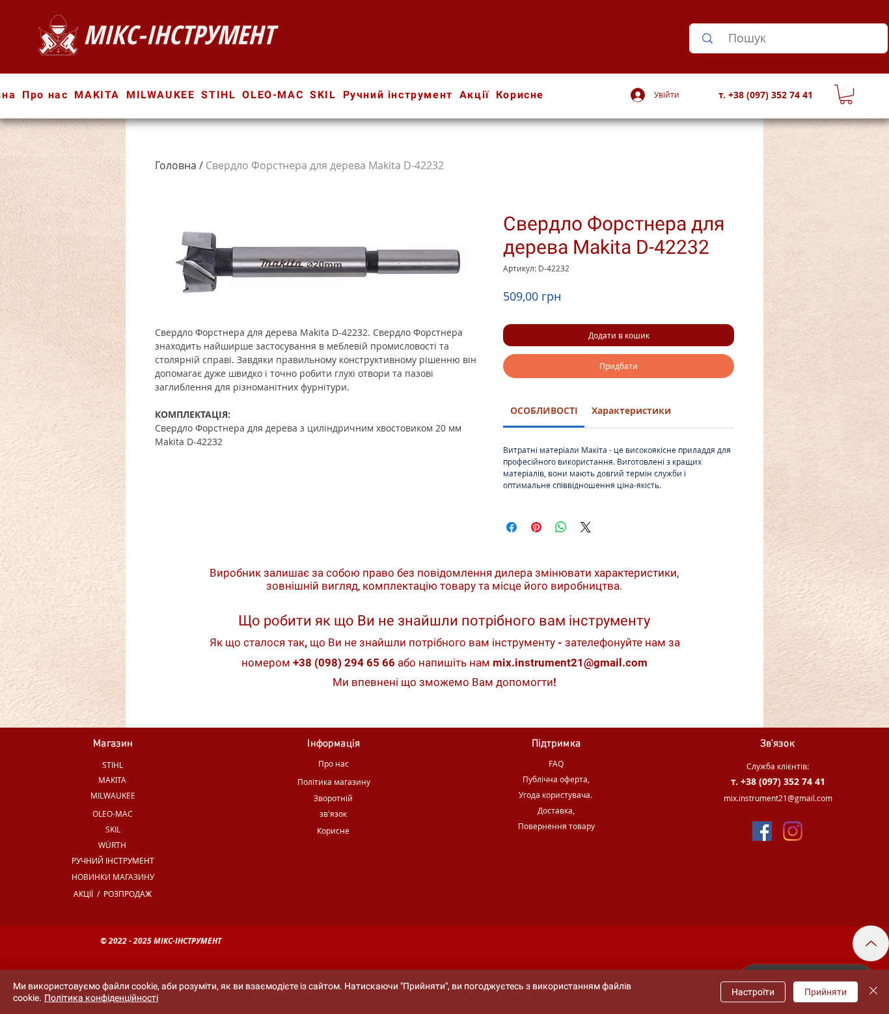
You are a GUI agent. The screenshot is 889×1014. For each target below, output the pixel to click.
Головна (176, 165)
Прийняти (825, 992)
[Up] (871, 943)
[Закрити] (873, 992)
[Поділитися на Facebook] (511, 527)
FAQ (556, 763)
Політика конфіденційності (101, 998)
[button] (846, 94)
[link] (544, 410)
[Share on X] (586, 527)
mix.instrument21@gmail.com (570, 662)
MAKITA (112, 779)
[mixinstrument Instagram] (792, 831)
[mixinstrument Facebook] (762, 831)
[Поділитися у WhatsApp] (561, 527)
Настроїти (753, 992)
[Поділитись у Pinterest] (536, 527)
